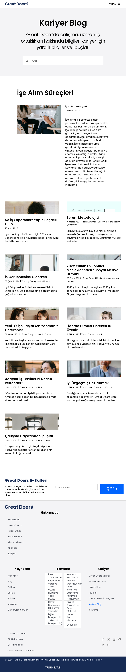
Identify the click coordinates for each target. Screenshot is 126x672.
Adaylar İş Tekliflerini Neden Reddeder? (28, 381)
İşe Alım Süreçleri (45, 92)
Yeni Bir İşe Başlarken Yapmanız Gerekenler (31, 328)
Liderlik (99, 334)
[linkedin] (103, 645)
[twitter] (108, 639)
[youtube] (119, 639)
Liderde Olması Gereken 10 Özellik (89, 328)
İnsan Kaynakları (34, 387)
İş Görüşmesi (34, 281)
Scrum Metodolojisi (83, 217)
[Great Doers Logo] (16, 3)
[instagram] (114, 639)
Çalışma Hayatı (35, 334)
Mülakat (46, 281)
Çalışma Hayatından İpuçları (29, 436)
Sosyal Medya (96, 278)
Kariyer (48, 334)
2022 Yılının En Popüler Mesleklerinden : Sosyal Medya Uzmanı (93, 270)
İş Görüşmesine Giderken (26, 277)
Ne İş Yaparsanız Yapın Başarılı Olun (31, 222)
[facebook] (103, 639)
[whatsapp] (108, 645)
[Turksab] (53, 667)
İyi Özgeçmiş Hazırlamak (88, 383)
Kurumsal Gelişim (96, 221)
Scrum (109, 221)
